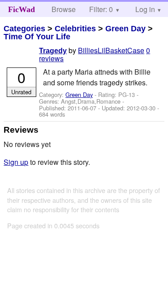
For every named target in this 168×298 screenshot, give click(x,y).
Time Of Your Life (37, 36)
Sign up (16, 162)
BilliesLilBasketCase (111, 50)
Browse (64, 9)
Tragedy (53, 51)
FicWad (21, 9)
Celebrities (75, 28)
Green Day (125, 28)
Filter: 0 (101, 9)
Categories (24, 28)
